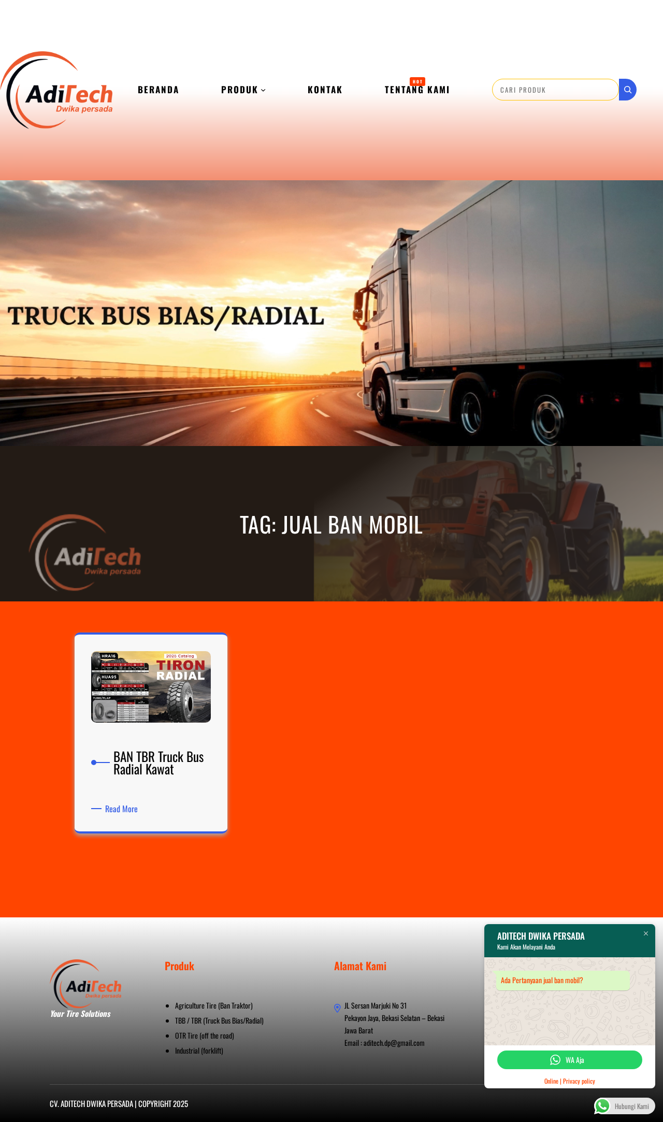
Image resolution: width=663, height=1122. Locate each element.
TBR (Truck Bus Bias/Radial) (227, 1020)
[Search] (628, 89)
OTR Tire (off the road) (204, 1035)
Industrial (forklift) (199, 1050)
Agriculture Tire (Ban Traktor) (214, 1005)
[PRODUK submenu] (263, 89)
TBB (180, 1020)
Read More (123, 808)
